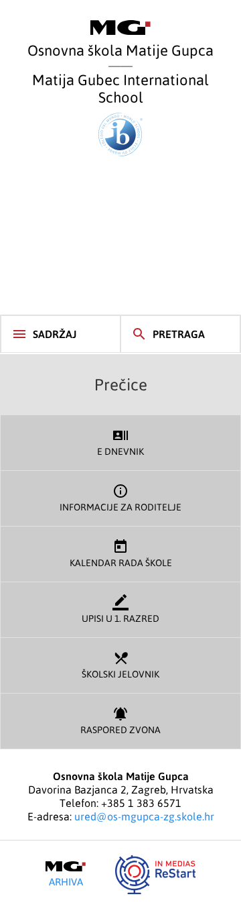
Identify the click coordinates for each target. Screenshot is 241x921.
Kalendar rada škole (121, 553)
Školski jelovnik (120, 665)
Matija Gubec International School (120, 88)
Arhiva (66, 881)
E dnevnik (120, 442)
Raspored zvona (120, 720)
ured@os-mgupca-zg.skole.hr (144, 816)
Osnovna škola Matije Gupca (120, 50)
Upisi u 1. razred (120, 609)
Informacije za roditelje (120, 497)
